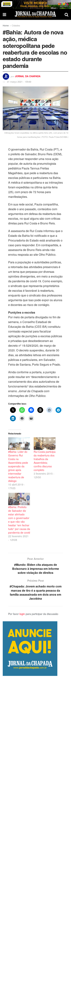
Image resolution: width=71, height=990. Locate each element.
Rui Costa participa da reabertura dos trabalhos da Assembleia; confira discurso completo (45, 461)
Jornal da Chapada (27, 76)
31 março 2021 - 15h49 (19, 81)
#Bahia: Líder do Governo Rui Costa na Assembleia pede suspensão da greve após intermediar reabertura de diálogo (18, 466)
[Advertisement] (35, 833)
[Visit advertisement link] (35, 4)
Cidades (16, 25)
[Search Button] (66, 14)
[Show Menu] (4, 14)
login (22, 614)
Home (6, 25)
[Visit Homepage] (35, 14)
